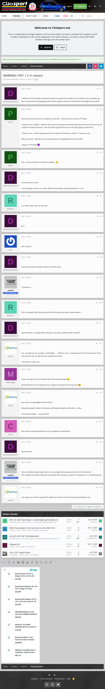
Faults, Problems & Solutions (37, 530)
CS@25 (57, 16)
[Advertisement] (52, 583)
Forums (16, 16)
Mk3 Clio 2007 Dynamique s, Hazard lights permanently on (33, 520)
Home (4, 16)
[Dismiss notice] (101, 59)
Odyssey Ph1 (14, 544)
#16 (100, 442)
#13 (100, 369)
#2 (101, 109)
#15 (100, 421)
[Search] (100, 6)
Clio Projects (30, 547)
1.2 (37, 79)
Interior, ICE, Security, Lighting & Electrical (41, 522)
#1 (101, 89)
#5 (101, 196)
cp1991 (12, 547)
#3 (101, 152)
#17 (100, 462)
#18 (100, 487)
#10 (100, 303)
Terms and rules (46, 679)
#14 (100, 392)
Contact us (34, 679)
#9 (101, 277)
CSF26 (65, 16)
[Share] (97, 88)
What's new (31, 16)
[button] (95, 6)
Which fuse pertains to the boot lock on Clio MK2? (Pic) (32, 528)
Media (45, 16)
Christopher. (14, 555)
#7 (101, 237)
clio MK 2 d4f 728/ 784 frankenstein (24, 536)
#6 (101, 216)
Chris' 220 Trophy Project (19, 552)
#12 (100, 343)
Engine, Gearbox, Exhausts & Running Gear (44, 538)
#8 (101, 257)
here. (79, 59)
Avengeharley (14, 538)
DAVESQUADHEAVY (12, 79)
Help (68, 679)
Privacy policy (60, 679)
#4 (101, 173)
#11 (100, 323)
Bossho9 (12, 522)
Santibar (12, 530)
